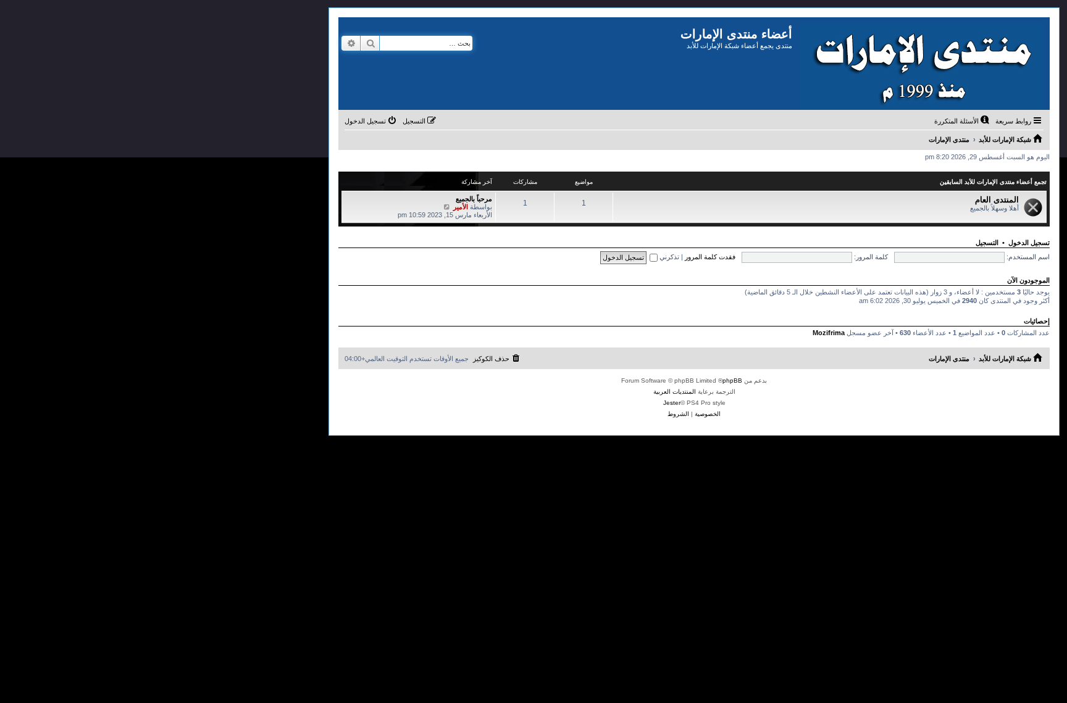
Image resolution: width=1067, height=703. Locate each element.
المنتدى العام (997, 199)
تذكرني (668, 256)
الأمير (460, 206)
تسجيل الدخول (1029, 242)
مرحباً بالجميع (474, 198)
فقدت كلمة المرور (710, 256)
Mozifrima (829, 332)
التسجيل (987, 242)
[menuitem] (962, 121)
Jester (671, 402)
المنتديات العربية (674, 391)
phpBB (732, 380)
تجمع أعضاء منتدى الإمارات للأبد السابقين (993, 181)
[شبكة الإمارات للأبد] (921, 63)
